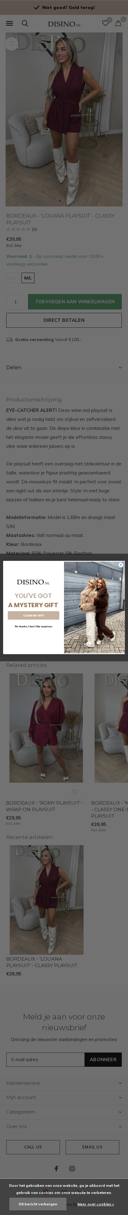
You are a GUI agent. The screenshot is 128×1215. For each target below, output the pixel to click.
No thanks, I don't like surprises (33, 626)
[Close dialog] (121, 565)
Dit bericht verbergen (38, 1204)
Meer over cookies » (95, 1204)
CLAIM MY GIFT (33, 615)
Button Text (33, 636)
